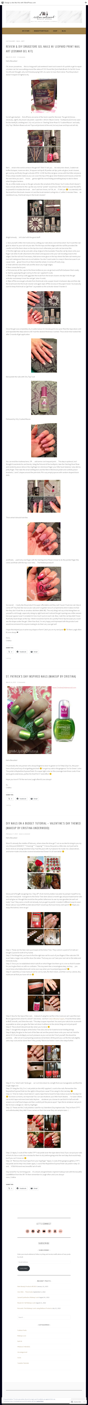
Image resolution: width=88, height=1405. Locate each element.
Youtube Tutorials (23, 1363)
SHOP (55, 31)
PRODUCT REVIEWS (23, 1347)
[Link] (60, 1231)
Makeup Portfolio (41, 31)
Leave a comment (24, 834)
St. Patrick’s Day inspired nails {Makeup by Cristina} (41, 676)
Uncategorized (22, 1352)
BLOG (64, 31)
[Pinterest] (49, 1231)
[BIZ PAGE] (33, 1231)
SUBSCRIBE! (44, 1250)
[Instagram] (27, 1231)
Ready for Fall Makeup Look (26, 1303)
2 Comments (21, 57)
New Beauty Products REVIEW (27, 1286)
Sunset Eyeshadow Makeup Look (28, 1297)
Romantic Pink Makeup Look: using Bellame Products (34, 1308)
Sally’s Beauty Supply (57, 1019)
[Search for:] (44, 1317)
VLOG (19, 1358)
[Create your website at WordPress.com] (44, 2)
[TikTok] (38, 1231)
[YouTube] (44, 1231)
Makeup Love (21, 1336)
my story (25, 31)
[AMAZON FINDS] (55, 1231)
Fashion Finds (21, 1330)
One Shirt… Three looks (25, 1292)
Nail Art (19, 1341)
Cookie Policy (40, 1401)
